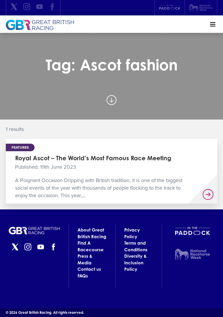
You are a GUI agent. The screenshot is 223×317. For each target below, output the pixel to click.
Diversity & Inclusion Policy (135, 262)
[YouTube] (39, 8)
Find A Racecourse (91, 246)
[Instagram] (27, 8)
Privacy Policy (132, 233)
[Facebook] (52, 8)
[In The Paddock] (169, 8)
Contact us (89, 269)
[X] (14, 8)
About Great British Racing (92, 233)
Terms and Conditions (136, 246)
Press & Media (85, 259)
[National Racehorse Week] (201, 8)
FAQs (83, 276)
